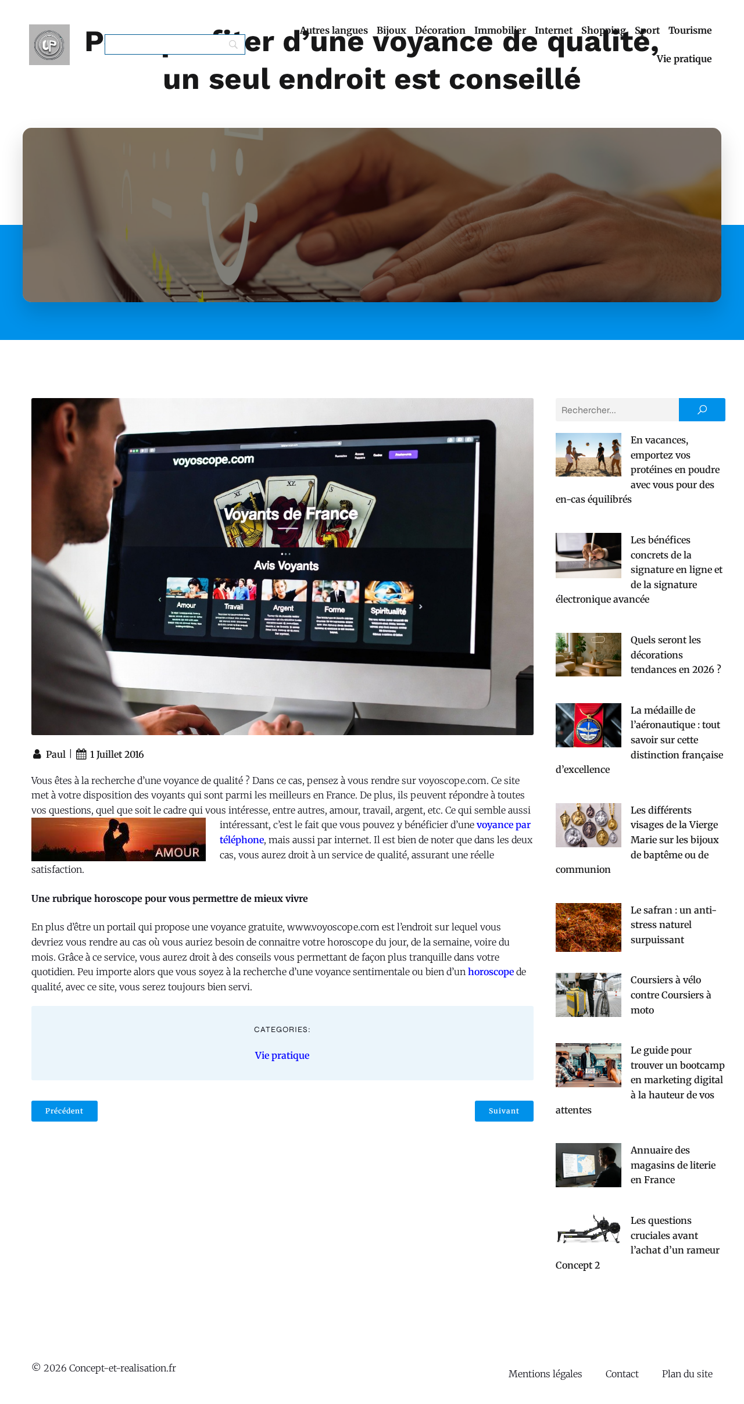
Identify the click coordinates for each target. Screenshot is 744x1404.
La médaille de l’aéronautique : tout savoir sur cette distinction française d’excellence (639, 739)
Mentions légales (545, 1374)
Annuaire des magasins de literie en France (673, 1164)
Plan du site (687, 1374)
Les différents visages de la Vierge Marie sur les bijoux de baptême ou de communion (637, 839)
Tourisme (690, 30)
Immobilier (500, 30)
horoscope (491, 971)
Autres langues (334, 30)
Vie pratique (684, 59)
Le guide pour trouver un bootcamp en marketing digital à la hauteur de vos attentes (640, 1079)
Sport (647, 30)
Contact (622, 1374)
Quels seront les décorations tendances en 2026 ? (676, 654)
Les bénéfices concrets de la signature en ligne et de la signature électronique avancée (639, 569)
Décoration (440, 30)
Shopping (603, 30)
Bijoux (391, 30)
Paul (56, 754)
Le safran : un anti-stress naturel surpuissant (674, 924)
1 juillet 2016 (117, 754)
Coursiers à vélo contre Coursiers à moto (671, 994)
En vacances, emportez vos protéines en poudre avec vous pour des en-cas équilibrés (638, 469)
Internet (554, 30)
